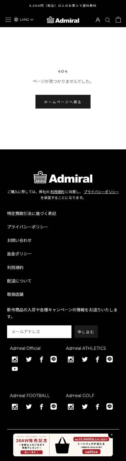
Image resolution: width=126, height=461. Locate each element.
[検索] (107, 19)
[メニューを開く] (8, 19)
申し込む (86, 332)
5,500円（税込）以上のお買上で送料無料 (63, 6)
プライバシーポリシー (101, 192)
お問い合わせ (19, 240)
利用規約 (57, 192)
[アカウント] (98, 19)
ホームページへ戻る (63, 102)
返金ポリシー (19, 253)
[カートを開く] (118, 19)
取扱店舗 (15, 294)
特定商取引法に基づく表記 (31, 213)
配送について (19, 281)
